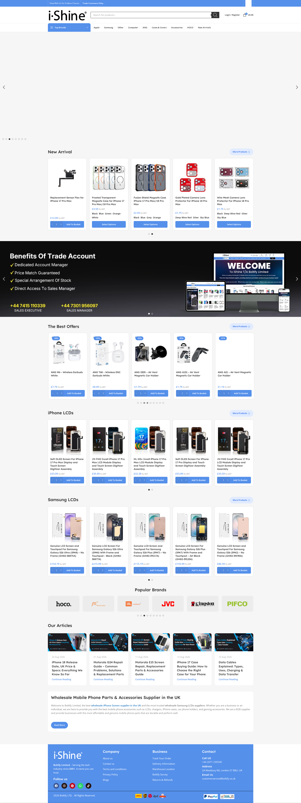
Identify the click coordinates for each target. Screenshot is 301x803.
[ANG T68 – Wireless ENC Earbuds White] (109, 352)
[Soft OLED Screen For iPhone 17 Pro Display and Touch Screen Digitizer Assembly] (192, 439)
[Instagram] (64, 786)
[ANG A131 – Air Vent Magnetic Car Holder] (192, 352)
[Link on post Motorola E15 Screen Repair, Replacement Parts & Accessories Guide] (150, 642)
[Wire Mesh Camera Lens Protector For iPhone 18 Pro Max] (234, 178)
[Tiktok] (88, 786)
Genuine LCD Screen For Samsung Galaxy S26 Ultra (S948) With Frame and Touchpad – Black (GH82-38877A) (107, 552)
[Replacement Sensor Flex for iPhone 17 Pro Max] (67, 178)
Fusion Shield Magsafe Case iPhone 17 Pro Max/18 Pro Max (150, 201)
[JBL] (98, 604)
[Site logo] (67, 14)
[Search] (215, 15)
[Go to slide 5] (16, 139)
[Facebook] (56, 786)
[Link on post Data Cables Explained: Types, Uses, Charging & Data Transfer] (234, 642)
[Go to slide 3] (9, 139)
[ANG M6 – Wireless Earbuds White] (67, 352)
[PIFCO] (203, 604)
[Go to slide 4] (12, 139)
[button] (4, 87)
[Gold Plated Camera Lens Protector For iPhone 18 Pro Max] (192, 178)
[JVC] (133, 604)
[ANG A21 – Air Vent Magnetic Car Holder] (234, 352)
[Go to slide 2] (6, 139)
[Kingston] (168, 604)
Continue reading (61, 679)
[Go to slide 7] (22, 139)
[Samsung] (237, 604)
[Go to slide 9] (163, 403)
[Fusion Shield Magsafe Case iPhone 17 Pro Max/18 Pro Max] (150, 178)
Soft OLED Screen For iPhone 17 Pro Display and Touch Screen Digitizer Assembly (192, 462)
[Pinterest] (72, 786)
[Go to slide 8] (25, 139)
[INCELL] (63, 604)
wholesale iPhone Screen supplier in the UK (116, 705)
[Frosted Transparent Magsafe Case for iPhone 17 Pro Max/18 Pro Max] (109, 178)
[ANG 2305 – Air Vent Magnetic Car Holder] (150, 352)
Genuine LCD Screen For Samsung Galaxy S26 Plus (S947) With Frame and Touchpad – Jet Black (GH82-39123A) (190, 552)
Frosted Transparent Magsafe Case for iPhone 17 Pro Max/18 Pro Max (108, 201)
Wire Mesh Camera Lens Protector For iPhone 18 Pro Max (233, 201)
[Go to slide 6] (19, 139)
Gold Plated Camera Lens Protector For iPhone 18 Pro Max (191, 201)
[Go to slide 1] (3, 139)
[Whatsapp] (80, 786)
